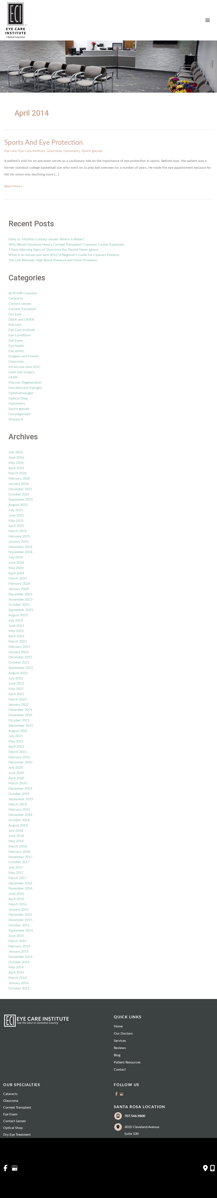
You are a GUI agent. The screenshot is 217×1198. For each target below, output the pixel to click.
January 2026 (18, 484)
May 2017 (16, 872)
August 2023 (18, 615)
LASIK (13, 377)
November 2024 (20, 552)
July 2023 (15, 620)
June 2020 (16, 773)
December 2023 (20, 594)
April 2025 (16, 525)
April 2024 (16, 573)
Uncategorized (19, 414)
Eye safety (16, 351)
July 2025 (15, 510)
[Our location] (212, 1168)
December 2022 (20, 657)
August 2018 (18, 825)
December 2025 (20, 489)
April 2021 (16, 746)
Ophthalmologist (20, 393)
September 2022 (20, 667)
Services (120, 1040)
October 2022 (18, 662)
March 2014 (17, 978)
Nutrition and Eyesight (25, 388)
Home (118, 1026)
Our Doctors (123, 1033)
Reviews (120, 1048)
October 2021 (18, 720)
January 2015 (18, 951)
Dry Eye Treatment (17, 1134)
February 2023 (19, 646)
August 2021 (18, 731)
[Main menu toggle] (207, 20)
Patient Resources (127, 1062)
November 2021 (20, 715)
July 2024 (15, 557)
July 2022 (15, 678)
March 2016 (17, 904)
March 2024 (17, 578)
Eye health (16, 346)
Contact (120, 1069)
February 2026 (19, 478)
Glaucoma (54, 151)
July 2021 (15, 736)
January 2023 (18, 652)
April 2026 (16, 468)
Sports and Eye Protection (43, 142)
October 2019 (18, 794)
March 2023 (17, 641)
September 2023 (20, 610)
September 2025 (20, 499)
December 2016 (20, 883)
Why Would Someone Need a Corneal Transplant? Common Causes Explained (66, 244)
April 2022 (16, 694)
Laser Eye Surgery (21, 372)
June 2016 (16, 893)
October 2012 (18, 988)
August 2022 (18, 673)
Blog (117, 1055)
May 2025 (16, 520)
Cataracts (15, 298)
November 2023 (20, 599)
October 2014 (18, 962)
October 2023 (18, 604)
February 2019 (19, 809)
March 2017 (17, 878)
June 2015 (16, 936)
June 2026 (16, 457)
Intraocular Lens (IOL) (24, 367)
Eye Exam (15, 340)
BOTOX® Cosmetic (22, 293)
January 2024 (18, 589)
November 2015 (20, 920)
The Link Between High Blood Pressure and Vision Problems (52, 260)
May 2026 (16, 463)
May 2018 (16, 841)
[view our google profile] (121, 1094)
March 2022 (17, 699)
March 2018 (17, 846)
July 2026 (15, 452)
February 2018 (19, 851)
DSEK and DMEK (21, 319)
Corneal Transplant (22, 309)
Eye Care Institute (31, 151)
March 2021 (17, 752)
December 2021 (20, 709)
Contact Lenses (19, 303)
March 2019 (17, 804)
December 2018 (20, 815)
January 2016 (18, 909)
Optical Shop (18, 398)
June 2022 (16, 683)
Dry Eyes (15, 314)
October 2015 (18, 925)
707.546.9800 (134, 1116)
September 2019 (20, 799)
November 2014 (20, 957)
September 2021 (20, 725)
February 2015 (19, 946)
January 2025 (18, 541)
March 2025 (17, 531)
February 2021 (19, 757)
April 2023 (16, 636)
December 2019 (20, 788)
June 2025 (16, 515)
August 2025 (18, 504)
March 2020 (17, 783)
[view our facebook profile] (116, 1094)
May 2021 (16, 741)
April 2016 (16, 899)
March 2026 (17, 473)
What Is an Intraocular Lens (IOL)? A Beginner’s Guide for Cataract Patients (63, 255)
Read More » (13, 187)
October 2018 (18, 820)
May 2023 (16, 631)
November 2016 (20, 888)
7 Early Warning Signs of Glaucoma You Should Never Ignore (53, 249)
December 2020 (20, 762)
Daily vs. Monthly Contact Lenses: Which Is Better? (46, 239)
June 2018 (16, 836)
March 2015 (17, 941)
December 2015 (20, 914)
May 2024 (16, 568)
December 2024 (20, 547)
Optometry (71, 151)
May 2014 (16, 967)
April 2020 (16, 778)
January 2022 (18, 704)
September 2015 (20, 930)
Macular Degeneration (25, 382)
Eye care (10, 151)
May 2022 (16, 688)
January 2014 (18, 983)
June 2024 (16, 562)
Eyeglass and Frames (23, 356)
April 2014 (16, 972)
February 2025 (19, 536)
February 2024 (19, 583)
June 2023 (16, 626)
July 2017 (15, 867)
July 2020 (15, 767)
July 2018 (15, 830)
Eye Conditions (19, 335)
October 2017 (18, 862)
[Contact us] (205, 1168)
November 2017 (20, 857)
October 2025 (18, 494)
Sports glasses (91, 151)
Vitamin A (15, 419)
